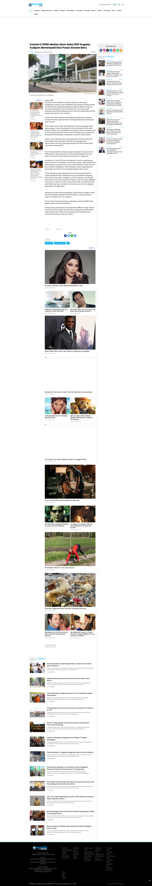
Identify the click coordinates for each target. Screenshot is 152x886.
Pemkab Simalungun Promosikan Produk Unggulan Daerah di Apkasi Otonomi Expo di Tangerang (67, 768)
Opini (96, 852)
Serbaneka (98, 848)
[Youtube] (114, 50)
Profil (107, 850)
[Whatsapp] (117, 50)
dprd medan (49, 243)
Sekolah (75, 858)
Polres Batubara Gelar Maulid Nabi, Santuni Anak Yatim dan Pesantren (69, 665)
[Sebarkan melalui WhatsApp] (71, 235)
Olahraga (87, 10)
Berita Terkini (98, 860)
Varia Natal (109, 860)
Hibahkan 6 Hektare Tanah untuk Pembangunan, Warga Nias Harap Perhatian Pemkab (114, 93)
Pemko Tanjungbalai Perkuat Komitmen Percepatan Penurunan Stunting (68, 724)
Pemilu (108, 858)
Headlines (37, 10)
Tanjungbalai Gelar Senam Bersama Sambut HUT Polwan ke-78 (70, 709)
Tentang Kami (32, 883)
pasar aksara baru (60, 243)
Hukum (75, 856)
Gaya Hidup (107, 10)
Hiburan (93, 10)
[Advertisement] (76, 29)
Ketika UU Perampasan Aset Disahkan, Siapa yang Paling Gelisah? (114, 111)
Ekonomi (75, 852)
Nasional (64, 878)
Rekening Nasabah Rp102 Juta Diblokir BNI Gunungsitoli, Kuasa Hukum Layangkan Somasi (114, 151)
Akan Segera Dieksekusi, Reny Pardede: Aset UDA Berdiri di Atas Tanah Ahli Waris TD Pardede (113, 132)
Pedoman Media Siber (48, 883)
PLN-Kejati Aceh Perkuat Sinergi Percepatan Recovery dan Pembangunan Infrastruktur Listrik (70, 783)
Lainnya (119, 10)
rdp (68, 243)
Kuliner (108, 854)
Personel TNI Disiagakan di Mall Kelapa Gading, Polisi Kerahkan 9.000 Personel (114, 63)
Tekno (63, 872)
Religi (63, 876)
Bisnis (63, 874)
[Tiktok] (107, 50)
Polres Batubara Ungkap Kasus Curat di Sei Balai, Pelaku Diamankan (69, 694)
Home (31, 10)
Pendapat (109, 870)
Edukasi (100, 10)
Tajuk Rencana (99, 854)
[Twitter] (111, 50)
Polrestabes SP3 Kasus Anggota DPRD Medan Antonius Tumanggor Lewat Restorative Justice (114, 74)
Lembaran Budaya (89, 854)
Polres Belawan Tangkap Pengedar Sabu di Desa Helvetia (70, 752)
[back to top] (149, 880)
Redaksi (32, 52)
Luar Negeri (79, 10)
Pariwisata (87, 858)
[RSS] (121, 50)
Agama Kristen (88, 852)
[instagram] (104, 50)
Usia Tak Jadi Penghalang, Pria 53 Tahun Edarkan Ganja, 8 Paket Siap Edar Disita (70, 798)
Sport (113, 10)
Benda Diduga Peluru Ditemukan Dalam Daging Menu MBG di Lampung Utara (70, 812)
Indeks (36, 14)
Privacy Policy (58, 883)
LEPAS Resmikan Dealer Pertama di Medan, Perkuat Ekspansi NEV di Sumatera (114, 83)
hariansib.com (114, 883)
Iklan (70, 883)
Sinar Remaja (87, 856)
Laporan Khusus (110, 856)
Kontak (74, 883)
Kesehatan (98, 850)
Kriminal (56, 10)
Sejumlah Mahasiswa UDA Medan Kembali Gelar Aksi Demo (68, 679)
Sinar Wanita (87, 860)
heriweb (122, 883)
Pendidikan (76, 854)
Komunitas (109, 852)
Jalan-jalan (109, 868)
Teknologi (109, 848)
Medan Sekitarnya (47, 10)
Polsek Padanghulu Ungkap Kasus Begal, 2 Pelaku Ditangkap (67, 738)
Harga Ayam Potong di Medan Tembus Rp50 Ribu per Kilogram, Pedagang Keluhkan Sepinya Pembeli (114, 103)
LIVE (115, 4)
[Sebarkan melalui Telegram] (75, 235)
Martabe (62, 10)
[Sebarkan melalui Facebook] (65, 235)
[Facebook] (101, 50)
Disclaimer (65, 883)
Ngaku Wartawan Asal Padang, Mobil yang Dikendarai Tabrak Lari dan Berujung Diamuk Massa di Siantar (114, 123)
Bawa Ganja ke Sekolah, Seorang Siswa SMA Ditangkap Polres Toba (69, 827)
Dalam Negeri (70, 10)
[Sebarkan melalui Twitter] (68, 235)
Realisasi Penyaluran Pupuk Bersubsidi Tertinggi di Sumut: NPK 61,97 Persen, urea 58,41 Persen (114, 141)
